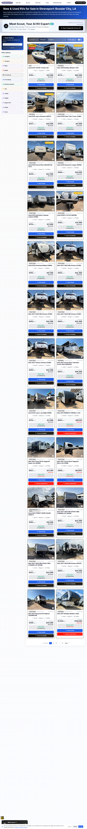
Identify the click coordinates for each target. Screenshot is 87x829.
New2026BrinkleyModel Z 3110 (68, 68)
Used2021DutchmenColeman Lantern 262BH (38, 216)
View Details (41, 84)
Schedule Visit (81, 2)
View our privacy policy (21, 827)
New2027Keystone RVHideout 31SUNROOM (39, 614)
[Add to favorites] (53, 62)
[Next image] (53, 54)
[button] (43, 26)
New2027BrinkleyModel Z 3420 (68, 613)
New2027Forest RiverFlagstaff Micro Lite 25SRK (68, 462)
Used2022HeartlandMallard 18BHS (40, 265)
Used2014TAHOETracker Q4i (38, 68)
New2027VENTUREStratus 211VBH (69, 265)
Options (69, 826)
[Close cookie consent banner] (84, 826)
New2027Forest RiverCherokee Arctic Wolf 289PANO (68, 363)
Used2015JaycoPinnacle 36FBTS (39, 116)
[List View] (81, 39)
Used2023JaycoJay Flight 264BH (40, 413)
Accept (80, 826)
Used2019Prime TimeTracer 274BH (69, 116)
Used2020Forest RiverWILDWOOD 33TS (40, 165)
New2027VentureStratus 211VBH (39, 362)
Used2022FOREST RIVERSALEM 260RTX (39, 514)
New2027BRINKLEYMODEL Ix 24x (68, 413)
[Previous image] (29, 54)
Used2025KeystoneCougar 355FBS (69, 165)
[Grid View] (79, 39)
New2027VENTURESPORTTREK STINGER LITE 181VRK (68, 512)
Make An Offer (50, 76)
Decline (75, 826)
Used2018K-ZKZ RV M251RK (67, 215)
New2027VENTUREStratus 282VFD (69, 563)
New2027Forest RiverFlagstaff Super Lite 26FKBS (39, 462)
